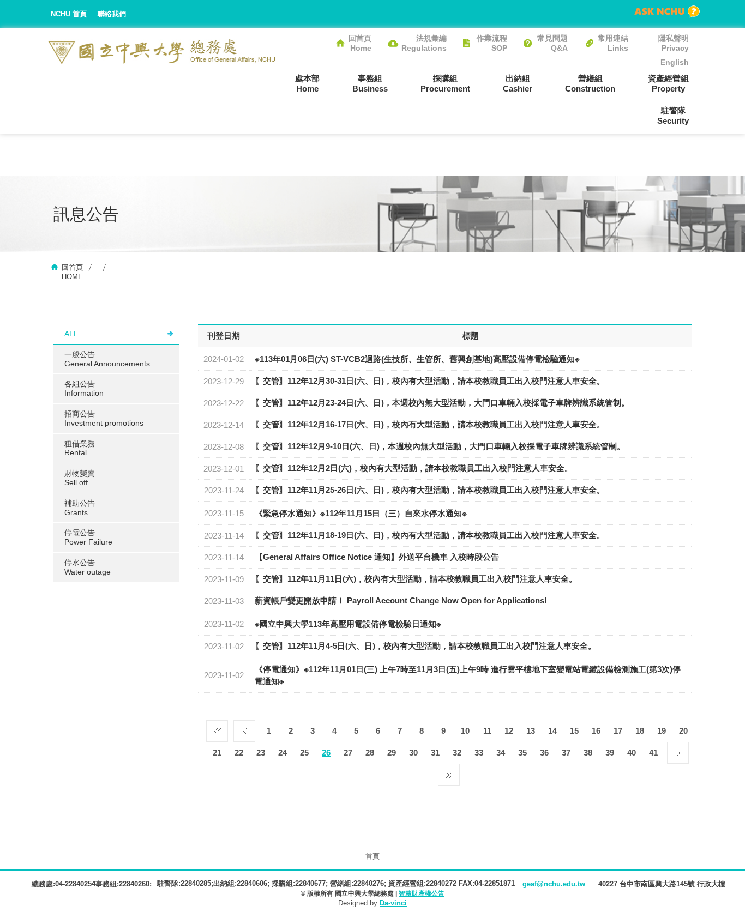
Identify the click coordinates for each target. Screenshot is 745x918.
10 (465, 730)
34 (500, 752)
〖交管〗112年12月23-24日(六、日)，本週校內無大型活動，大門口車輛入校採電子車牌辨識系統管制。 (442, 402)
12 (508, 730)
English (674, 62)
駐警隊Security (673, 115)
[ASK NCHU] (667, 11)
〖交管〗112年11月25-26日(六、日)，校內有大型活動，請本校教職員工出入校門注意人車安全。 (430, 489)
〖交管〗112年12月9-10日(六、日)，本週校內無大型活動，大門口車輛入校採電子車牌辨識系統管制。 (440, 446)
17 (618, 730)
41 (653, 752)
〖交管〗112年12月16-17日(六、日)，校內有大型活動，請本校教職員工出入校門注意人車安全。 (430, 424)
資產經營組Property (668, 83)
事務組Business (370, 83)
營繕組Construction (590, 83)
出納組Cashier (517, 83)
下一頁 (678, 750)
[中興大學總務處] (161, 51)
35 (522, 752)
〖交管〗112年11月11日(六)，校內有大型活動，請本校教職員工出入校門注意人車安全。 (416, 578)
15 (574, 730)
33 (478, 752)
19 (661, 730)
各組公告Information (84, 388)
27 (348, 752)
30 (413, 752)
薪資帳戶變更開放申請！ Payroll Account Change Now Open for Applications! (401, 600)
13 (530, 730)
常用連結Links (613, 43)
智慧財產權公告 (421, 893)
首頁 (372, 856)
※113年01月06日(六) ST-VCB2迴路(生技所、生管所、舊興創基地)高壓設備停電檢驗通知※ (417, 359)
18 (639, 730)
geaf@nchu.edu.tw (553, 884)
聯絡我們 (112, 14)
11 (487, 730)
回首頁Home (360, 43)
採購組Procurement (445, 83)
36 (544, 752)
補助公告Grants (79, 508)
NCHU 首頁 (69, 14)
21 (217, 752)
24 (282, 752)
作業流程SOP (492, 43)
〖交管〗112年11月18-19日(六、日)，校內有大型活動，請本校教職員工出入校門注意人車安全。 (430, 535)
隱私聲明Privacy (673, 43)
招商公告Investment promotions (103, 418)
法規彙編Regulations (424, 43)
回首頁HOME (72, 272)
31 (435, 752)
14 (552, 730)
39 (609, 752)
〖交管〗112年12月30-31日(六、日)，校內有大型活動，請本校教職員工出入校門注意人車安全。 (430, 380)
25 (304, 752)
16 (596, 730)
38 (588, 752)
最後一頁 (449, 772)
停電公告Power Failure (88, 537)
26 (326, 752)
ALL (71, 333)
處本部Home (307, 83)
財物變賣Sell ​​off (79, 478)
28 (369, 752)
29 (391, 752)
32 (457, 752)
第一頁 (217, 728)
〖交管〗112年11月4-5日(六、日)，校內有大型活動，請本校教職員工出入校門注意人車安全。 (425, 645)
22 (239, 752)
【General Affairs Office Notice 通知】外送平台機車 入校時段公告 (377, 556)
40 (631, 752)
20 (683, 730)
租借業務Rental (79, 448)
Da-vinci (393, 903)
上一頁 (244, 728)
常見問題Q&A (552, 43)
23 (260, 752)
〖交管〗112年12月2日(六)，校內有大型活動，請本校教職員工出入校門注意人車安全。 (414, 468)
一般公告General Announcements (107, 359)
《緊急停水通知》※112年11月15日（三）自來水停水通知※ (361, 513)
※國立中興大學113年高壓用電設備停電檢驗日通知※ (348, 624)
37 (566, 752)
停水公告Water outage (87, 567)
